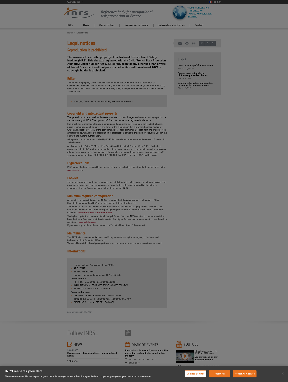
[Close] (282, 373)
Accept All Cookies (244, 374)
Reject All (220, 374)
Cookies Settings (195, 374)
